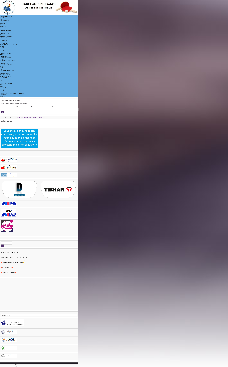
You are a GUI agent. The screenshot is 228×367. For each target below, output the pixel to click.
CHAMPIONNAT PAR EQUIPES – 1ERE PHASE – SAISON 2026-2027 (14, 257)
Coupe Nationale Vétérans (5, 57)
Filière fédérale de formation (6, 83)
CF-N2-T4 (2, 50)
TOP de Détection (3, 56)
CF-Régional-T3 (3, 41)
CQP (1, 80)
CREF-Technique (3, 79)
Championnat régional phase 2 (6, 36)
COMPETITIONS (3, 26)
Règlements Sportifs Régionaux (6, 51)
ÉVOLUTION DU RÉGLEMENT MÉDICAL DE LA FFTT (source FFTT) (13, 275)
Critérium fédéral (3, 37)
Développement (3, 24)
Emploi (1, 86)
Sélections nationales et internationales (8, 91)
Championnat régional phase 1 (6, 34)
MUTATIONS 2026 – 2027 (6, 265)
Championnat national (4, 27)
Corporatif (2, 66)
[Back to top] (225, 364)
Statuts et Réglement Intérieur (6, 16)
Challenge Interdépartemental (6, 61)
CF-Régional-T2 (3, 40)
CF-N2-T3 (2, 49)
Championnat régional (4, 33)
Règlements (2, 69)
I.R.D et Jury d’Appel (4, 21)
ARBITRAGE (2, 67)
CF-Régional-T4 (3, 43)
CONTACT (2, 96)
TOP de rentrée (3, 54)
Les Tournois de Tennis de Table (6, 64)
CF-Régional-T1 (3, 39)
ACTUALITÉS (3, 94)
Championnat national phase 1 (6, 30)
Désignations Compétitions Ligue (6, 71)
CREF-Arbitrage (3, 77)
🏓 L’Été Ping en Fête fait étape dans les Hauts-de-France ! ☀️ (12, 262)
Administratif (2, 17)
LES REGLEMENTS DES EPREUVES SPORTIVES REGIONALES (12, 270)
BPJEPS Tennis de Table (5, 81)
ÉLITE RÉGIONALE (4, 87)
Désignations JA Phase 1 (5, 73)
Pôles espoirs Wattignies (5, 89)
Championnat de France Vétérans (6, 59)
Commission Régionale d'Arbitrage (7, 70)
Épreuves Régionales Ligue (5, 53)
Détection (2, 90)
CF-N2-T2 (2, 47)
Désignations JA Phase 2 (5, 74)
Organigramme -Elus (4, 19)
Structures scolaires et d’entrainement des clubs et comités (12, 93)
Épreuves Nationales (4, 63)
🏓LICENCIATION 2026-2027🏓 (7, 267)
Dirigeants (2, 84)
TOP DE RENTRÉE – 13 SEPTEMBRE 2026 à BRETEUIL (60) (12, 255)
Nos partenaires (3, 23)
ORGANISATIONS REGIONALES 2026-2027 (9, 252)
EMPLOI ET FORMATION (5, 76)
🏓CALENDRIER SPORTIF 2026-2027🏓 (8, 272)
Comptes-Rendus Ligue (4, 20)
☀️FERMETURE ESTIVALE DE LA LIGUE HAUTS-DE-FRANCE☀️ (13, 260)
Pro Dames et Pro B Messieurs (6, 29)
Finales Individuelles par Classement (7, 60)
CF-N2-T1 (2, 46)
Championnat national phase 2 (6, 31)
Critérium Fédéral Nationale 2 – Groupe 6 (8, 44)
